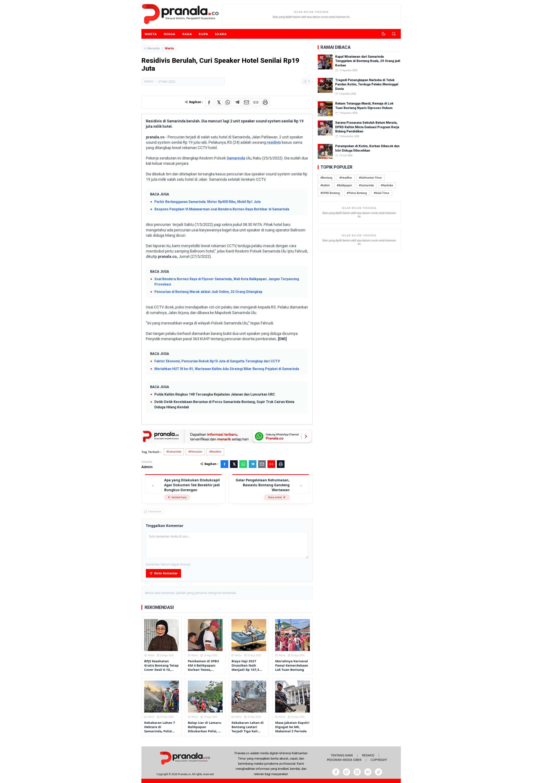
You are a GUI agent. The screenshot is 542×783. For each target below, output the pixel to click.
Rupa (203, 34)
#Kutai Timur (381, 193)
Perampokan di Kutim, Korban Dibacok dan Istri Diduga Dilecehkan (367, 148)
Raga (187, 34)
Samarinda (236, 158)
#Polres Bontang (357, 193)
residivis (274, 142)
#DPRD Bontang (330, 193)
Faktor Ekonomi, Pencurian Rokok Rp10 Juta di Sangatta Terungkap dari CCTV (217, 361)
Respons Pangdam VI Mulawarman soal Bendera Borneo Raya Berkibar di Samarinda (221, 209)
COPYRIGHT (379, 760)
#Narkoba (387, 185)
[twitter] (346, 772)
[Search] (394, 34)
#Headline (345, 177)
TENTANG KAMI (342, 755)
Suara (221, 34)
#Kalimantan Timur (370, 177)
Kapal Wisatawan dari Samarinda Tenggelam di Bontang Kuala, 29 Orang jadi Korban (367, 61)
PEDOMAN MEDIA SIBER (344, 760)
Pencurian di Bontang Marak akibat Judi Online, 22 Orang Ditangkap (208, 292)
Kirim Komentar (166, 573)
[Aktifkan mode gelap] (383, 34)
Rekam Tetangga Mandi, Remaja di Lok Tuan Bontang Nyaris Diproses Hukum (364, 106)
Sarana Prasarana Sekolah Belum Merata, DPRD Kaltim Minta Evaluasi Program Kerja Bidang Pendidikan (367, 127)
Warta (151, 34)
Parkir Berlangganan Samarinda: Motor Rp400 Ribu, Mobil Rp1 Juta (207, 202)
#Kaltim (325, 185)
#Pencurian (195, 451)
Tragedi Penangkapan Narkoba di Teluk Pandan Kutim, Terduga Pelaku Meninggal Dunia (366, 84)
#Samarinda (174, 451)
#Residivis (215, 451)
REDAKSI (368, 755)
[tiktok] (378, 772)
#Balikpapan (344, 185)
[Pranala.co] (185, 758)
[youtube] (367, 772)
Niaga (169, 34)
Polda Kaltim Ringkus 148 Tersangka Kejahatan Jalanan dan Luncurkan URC (214, 394)
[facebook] (335, 772)
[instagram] (357, 772)
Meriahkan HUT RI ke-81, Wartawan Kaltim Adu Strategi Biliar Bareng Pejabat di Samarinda (226, 369)
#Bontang (326, 177)
